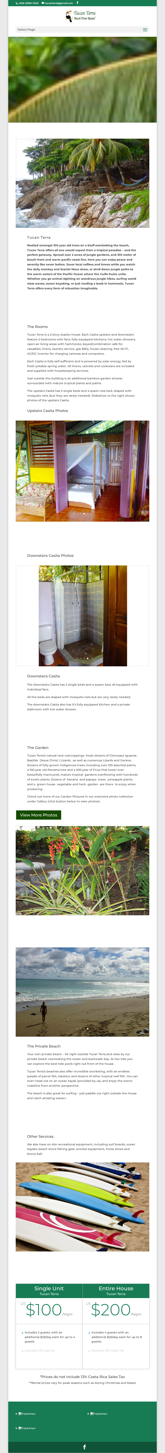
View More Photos (38, 815)
